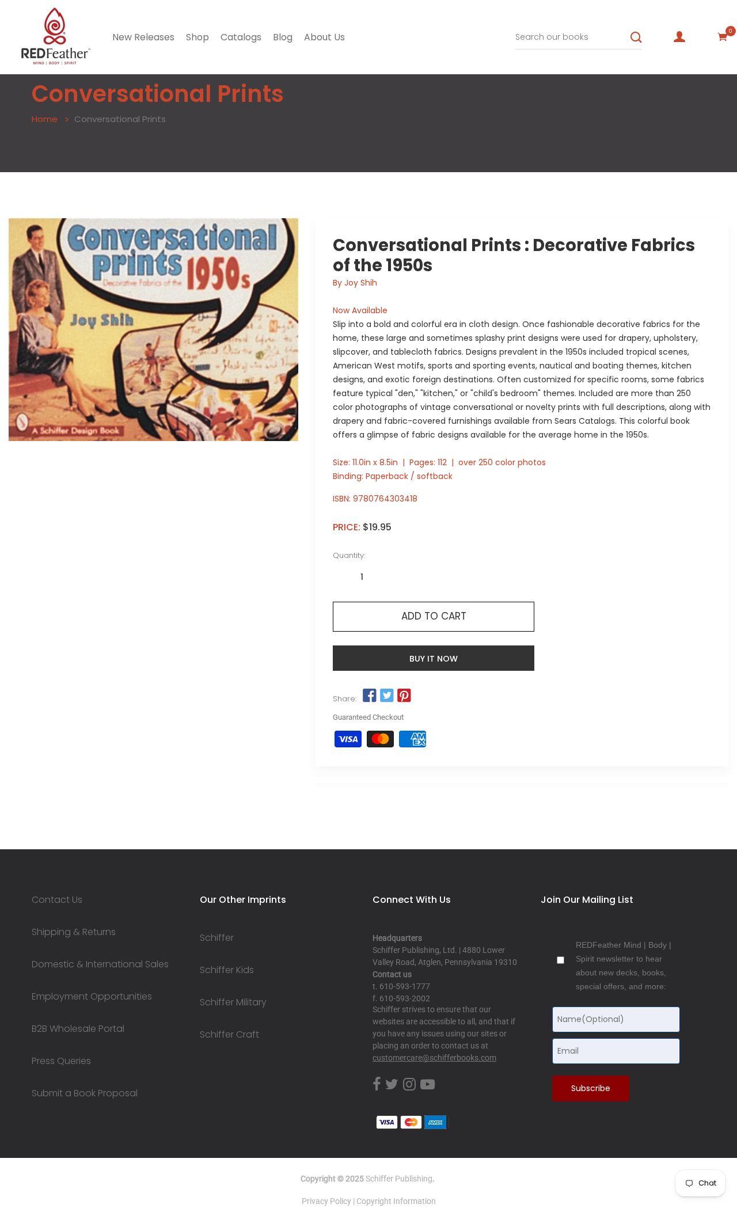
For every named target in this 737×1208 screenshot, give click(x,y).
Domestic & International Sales (100, 964)
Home (45, 119)
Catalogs (241, 37)
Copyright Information (396, 1201)
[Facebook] (377, 1085)
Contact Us (57, 900)
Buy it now (433, 658)
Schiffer (217, 938)
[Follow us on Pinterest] (404, 696)
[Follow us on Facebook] (369, 696)
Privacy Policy (326, 1201)
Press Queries (61, 1061)
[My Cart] (722, 37)
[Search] (636, 37)
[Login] (679, 37)
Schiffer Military (233, 1002)
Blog (282, 37)
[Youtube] (427, 1085)
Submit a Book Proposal (85, 1093)
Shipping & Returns (74, 932)
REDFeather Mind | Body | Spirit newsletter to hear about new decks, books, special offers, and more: (623, 965)
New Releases (143, 37)
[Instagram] (409, 1085)
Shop (197, 37)
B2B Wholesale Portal (78, 1029)
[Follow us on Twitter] (386, 696)
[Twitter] (391, 1085)
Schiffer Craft (229, 1034)
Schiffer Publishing (399, 1178)
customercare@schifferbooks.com (434, 1057)
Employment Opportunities (92, 996)
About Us (324, 37)
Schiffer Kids (227, 970)
